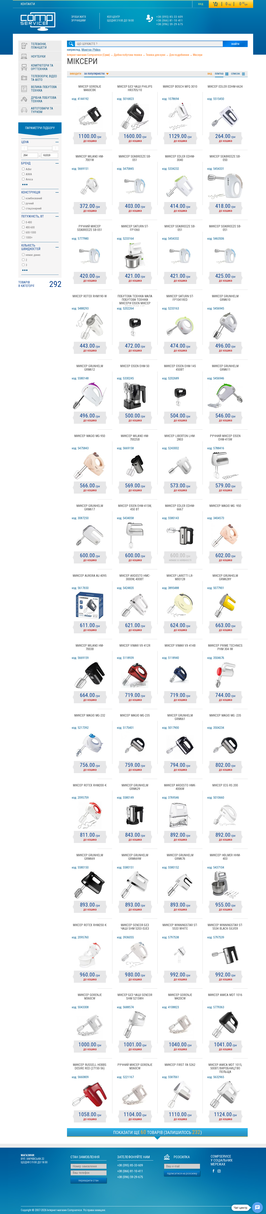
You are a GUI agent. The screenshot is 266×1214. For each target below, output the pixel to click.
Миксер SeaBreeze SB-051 (135, 158)
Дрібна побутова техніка (128, 54)
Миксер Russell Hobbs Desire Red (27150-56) (89, 1066)
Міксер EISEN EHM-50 (134, 366)
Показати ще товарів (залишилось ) (157, 1132)
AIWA (28, 174)
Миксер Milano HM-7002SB (135, 437)
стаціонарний (33, 208)
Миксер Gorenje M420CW (180, 996)
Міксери (197, 54)
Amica (29, 179)
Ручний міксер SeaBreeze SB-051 (89, 228)
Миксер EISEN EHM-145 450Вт (180, 367)
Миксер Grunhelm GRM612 (89, 367)
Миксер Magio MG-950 (89, 436)
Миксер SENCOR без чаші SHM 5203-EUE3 (135, 926)
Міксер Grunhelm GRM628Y (225, 577)
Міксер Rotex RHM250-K (90, 925)
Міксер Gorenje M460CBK (89, 88)
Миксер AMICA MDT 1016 (225, 995)
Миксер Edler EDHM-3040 (180, 158)
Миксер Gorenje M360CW (90, 996)
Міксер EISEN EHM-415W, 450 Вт (134, 507)
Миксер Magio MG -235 (225, 715)
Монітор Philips (90, 50)
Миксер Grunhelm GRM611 (225, 367)
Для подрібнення (179, 54)
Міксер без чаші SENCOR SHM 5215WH (134, 996)
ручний (29, 203)
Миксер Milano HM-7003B (90, 647)
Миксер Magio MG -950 (225, 506)
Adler (28, 169)
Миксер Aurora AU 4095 (90, 576)
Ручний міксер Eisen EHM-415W (225, 437)
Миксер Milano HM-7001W (90, 158)
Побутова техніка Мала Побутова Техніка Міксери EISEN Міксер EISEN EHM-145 (134, 301)
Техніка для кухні (155, 54)
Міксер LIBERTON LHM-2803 (180, 437)
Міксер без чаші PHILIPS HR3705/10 (134, 88)
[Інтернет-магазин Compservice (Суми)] (38, 22)
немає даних (32, 254)
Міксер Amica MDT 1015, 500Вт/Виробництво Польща (225, 1068)
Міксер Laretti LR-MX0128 (179, 577)
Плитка (219, 73)
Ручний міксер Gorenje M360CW (134, 1066)
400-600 (30, 227)
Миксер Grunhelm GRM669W (135, 857)
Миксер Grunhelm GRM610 (225, 298)
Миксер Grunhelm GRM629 (135, 787)
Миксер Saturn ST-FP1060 (135, 228)
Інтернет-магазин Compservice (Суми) (88, 54)
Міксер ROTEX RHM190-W (89, 296)
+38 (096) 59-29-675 (169, 24)
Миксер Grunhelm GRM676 (180, 857)
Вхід (200, 4)
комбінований (33, 198)
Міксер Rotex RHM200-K (90, 785)
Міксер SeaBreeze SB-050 (225, 158)
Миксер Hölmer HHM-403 (225, 857)
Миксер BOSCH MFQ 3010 (180, 86)
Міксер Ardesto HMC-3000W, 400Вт (134, 577)
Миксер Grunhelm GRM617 (89, 507)
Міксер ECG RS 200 (225, 785)
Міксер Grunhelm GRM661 (180, 717)
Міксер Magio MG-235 (135, 715)
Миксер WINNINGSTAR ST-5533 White (180, 926)
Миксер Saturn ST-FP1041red (180, 298)
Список (235, 73)
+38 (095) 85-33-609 (169, 17)
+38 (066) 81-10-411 (169, 20)
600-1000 (30, 232)
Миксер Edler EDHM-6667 (180, 507)
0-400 (28, 222)
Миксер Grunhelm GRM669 (89, 857)
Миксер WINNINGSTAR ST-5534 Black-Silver (225, 926)
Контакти (28, 4)
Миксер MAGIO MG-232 (89, 715)
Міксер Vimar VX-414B (180, 645)
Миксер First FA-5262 (180, 1065)
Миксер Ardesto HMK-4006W (180, 787)
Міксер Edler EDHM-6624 (225, 86)
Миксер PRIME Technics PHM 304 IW (225, 647)
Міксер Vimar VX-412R (134, 645)
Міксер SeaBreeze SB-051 (180, 228)
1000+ (29, 237)
